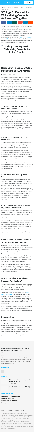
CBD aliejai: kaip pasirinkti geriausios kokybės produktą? (20, 380)
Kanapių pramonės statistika (9, 400)
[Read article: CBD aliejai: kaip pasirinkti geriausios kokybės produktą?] (4, 381)
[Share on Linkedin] (25, 22)
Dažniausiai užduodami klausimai (10, 396)
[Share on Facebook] (3, 22)
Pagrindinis (3, 7)
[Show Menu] (2, 2)
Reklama (3, 410)
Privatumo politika (19, 410)
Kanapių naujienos (6, 402)
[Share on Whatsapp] (14, 22)
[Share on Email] (20, 22)
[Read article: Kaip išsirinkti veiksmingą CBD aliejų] (4, 388)
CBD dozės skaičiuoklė (7, 398)
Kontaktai (10, 410)
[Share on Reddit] (30, 22)
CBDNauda (13, 2)
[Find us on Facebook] (2, 371)
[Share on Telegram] (9, 22)
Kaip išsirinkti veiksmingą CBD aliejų (19, 387)
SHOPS (28, 2)
